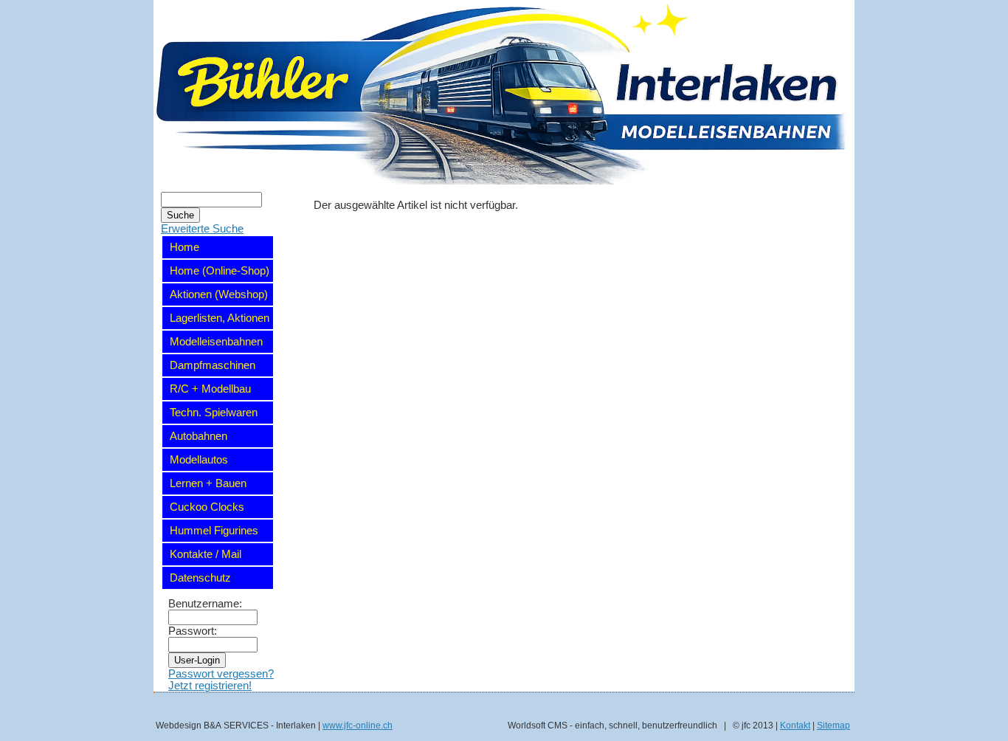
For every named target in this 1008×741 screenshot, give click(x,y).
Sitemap (833, 725)
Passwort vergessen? (221, 674)
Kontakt (795, 725)
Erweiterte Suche (202, 229)
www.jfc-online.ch (357, 725)
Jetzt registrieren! (210, 686)
